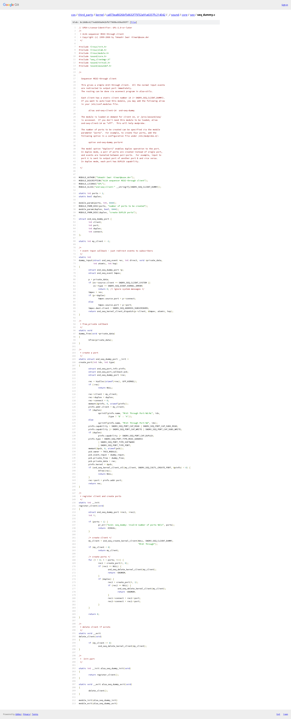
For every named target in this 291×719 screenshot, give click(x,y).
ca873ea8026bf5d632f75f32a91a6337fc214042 (135, 15)
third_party (85, 15)
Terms (35, 714)
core (184, 15)
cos (73, 15)
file (133, 22)
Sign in (285, 4)
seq (192, 15)
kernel (100, 15)
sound (175, 15)
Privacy (26, 714)
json (285, 714)
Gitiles (18, 714)
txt (278, 714)
